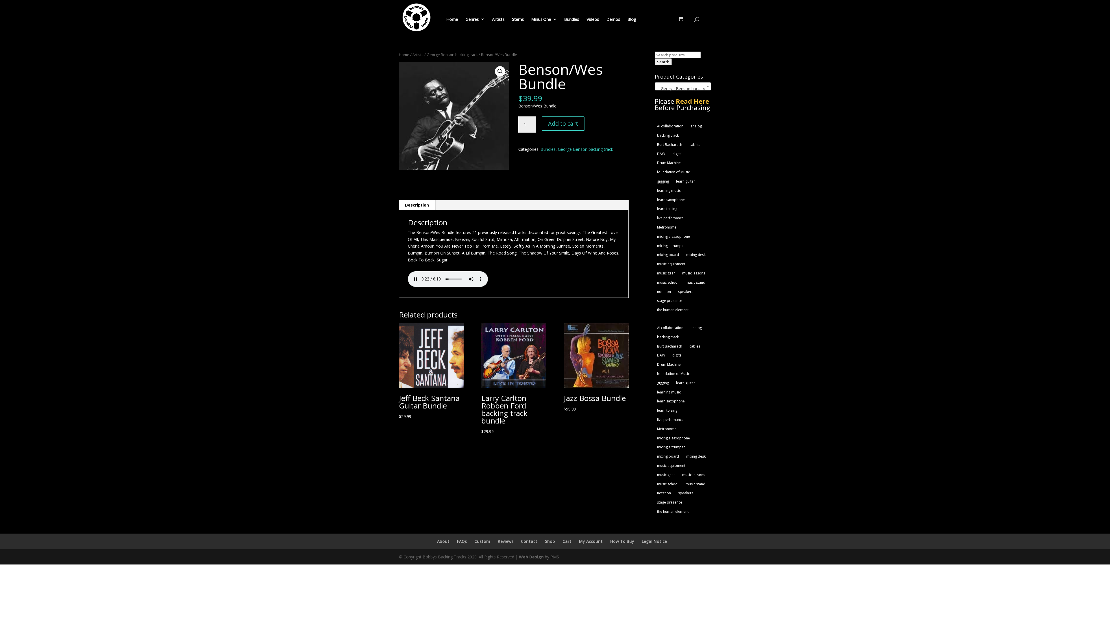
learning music (669, 190)
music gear (666, 273)
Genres (472, 19)
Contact (529, 541)
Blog (632, 19)
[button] (500, 71)
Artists (498, 19)
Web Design (531, 557)
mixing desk (696, 254)
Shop (550, 541)
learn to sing (667, 208)
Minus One (541, 19)
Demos (613, 19)
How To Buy (622, 541)
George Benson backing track (452, 54)
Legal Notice (654, 541)
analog (696, 126)
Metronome (666, 227)
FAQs (462, 541)
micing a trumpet (671, 245)
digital (677, 153)
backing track (668, 135)
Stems (518, 19)
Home (452, 19)
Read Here (692, 101)
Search (663, 61)
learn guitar (685, 181)
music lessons (693, 273)
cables (694, 144)
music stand (695, 282)
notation (664, 291)
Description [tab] (417, 205)
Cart (567, 541)
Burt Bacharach (669, 144)
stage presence (669, 300)
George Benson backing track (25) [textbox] (684, 88)
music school (667, 282)
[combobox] (683, 86)
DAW (661, 153)
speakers (685, 291)
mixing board (668, 254)
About (443, 541)
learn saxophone (671, 199)
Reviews (505, 541)
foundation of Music (673, 172)
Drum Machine (669, 162)
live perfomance (670, 218)
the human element (673, 309)
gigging (663, 181)
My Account (591, 541)
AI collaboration (670, 126)
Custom (482, 541)
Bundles (571, 19)
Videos (593, 19)
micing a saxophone (673, 236)
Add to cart (563, 123)
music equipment (671, 263)
